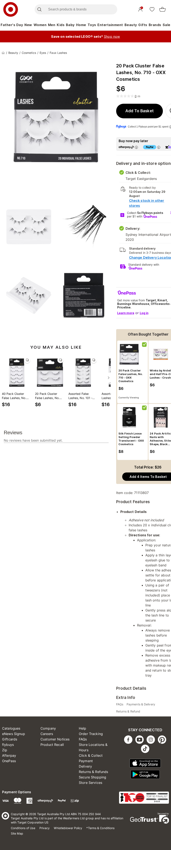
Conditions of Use (23, 828)
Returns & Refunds (93, 772)
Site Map (17, 833)
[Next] (109, 378)
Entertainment (110, 25)
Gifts (142, 25)
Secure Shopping (92, 777)
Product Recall (52, 745)
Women (40, 25)
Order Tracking (91, 734)
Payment (86, 761)
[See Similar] (27, 360)
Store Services (90, 783)
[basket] (162, 9)
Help (82, 728)
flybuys (8, 745)
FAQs (83, 739)
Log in (144, 313)
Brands (155, 25)
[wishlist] (152, 9)
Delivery (85, 766)
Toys (92, 25)
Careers (46, 734)
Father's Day (12, 25)
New (28, 25)
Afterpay (9, 755)
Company (48, 728)
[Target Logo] (10, 9)
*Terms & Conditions (100, 828)
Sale (166, 25)
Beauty (130, 25)
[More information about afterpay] (136, 147)
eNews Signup (13, 734)
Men (51, 25)
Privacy (44, 828)
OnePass (9, 761)
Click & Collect (91, 755)
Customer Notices (54, 739)
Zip (4, 750)
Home (81, 25)
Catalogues (11, 728)
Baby (70, 25)
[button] (139, 111)
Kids (60, 25)
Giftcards (9, 739)
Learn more (125, 313)
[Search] (39, 9)
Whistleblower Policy (68, 828)
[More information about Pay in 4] (158, 147)
